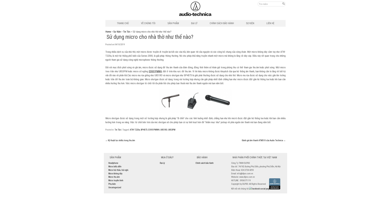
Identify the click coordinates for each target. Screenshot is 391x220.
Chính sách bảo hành (222, 23)
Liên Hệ (270, 23)
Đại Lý (194, 23)
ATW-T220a (135, 129)
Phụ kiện (112, 184)
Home (108, 31)
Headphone (113, 163)
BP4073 (144, 129)
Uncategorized (114, 187)
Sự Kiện (250, 23)
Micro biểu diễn (114, 166)
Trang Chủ (123, 23)
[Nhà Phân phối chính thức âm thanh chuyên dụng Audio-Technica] (195, 10)
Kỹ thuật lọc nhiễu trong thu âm (120, 140)
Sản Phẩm (173, 23)
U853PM (171, 129)
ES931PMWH (155, 71)
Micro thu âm (114, 177)
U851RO (163, 129)
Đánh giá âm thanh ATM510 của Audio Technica (264, 140)
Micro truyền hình (115, 180)
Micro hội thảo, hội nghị (118, 170)
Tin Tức (126, 31)
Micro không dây (115, 173)
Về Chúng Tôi (148, 23)
